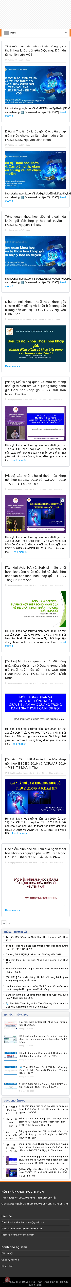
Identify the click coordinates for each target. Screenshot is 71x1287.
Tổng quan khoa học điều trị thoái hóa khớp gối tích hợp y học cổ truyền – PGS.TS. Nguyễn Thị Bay (35, 216)
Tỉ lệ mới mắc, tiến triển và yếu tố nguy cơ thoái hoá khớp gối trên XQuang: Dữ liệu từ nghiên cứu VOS (35, 46)
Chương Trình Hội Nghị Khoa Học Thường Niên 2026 (33, 950)
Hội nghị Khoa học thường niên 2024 (22, 315)
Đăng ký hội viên (10, 1255)
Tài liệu (11, 55)
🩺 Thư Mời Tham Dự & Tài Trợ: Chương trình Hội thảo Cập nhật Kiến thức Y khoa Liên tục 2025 (43, 1065)
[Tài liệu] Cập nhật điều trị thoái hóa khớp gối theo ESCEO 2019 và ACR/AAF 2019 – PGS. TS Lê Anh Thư (35, 759)
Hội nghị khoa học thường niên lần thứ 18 (24, 858)
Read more (12, 361)
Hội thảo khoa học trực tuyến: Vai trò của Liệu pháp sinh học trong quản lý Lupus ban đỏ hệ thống (43, 1034)
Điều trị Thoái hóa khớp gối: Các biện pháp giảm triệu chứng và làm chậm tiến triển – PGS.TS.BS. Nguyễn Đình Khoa (35, 131)
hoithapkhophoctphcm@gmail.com (26, 1218)
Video (44, 395)
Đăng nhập (7, 1261)
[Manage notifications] (7, 1279)
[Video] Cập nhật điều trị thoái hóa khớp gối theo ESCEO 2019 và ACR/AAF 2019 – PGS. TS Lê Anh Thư (35, 475)
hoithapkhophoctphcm (22, 1230)
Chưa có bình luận (22, 55)
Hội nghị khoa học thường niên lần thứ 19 (24, 395)
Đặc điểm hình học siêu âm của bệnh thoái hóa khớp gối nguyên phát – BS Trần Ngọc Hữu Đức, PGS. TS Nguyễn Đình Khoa (35, 848)
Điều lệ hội (7, 1249)
